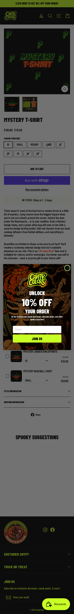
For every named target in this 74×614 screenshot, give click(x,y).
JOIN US (37, 338)
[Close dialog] (67, 268)
